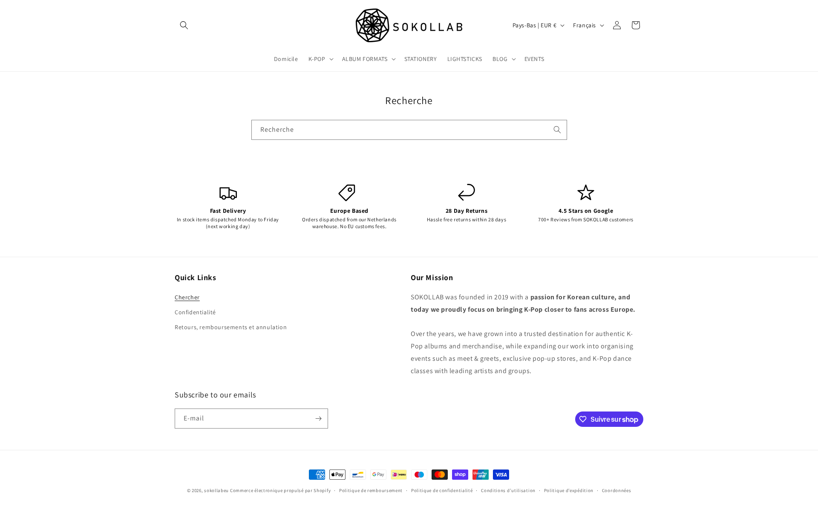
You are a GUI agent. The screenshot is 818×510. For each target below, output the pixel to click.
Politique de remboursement (371, 490)
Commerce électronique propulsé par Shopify (280, 490)
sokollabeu (216, 490)
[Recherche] (557, 129)
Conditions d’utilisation (508, 490)
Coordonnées (616, 490)
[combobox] (409, 129)
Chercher (187, 297)
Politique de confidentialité (442, 490)
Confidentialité (195, 312)
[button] (184, 25)
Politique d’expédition (568, 490)
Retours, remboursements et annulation (231, 327)
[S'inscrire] (318, 419)
